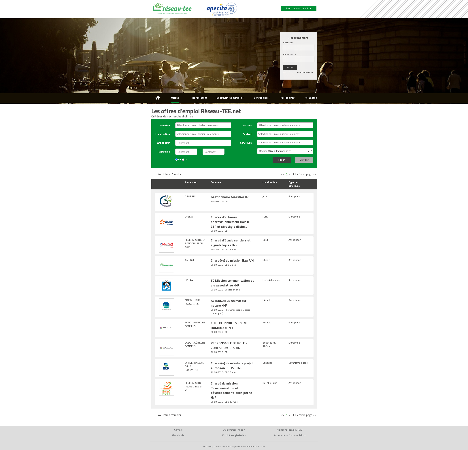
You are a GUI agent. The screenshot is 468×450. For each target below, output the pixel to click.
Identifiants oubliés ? (305, 72)
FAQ (300, 430)
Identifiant (288, 42)
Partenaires (287, 98)
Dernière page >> (305, 174)
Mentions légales (286, 430)
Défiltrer (304, 160)
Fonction (164, 125)
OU (186, 159)
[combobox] (203, 125)
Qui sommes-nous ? (234, 430)
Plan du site (178, 435)
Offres (175, 98)
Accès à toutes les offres (299, 8)
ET (179, 159)
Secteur (247, 125)
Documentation (297, 435)
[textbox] (204, 125)
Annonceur (163, 143)
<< (282, 174)
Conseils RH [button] (261, 98)
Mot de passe (289, 54)
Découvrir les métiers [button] (229, 98)
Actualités (311, 98)
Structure (246, 143)
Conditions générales (234, 435)
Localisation (162, 134)
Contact (178, 430)
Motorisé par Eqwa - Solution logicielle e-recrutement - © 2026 (234, 446)
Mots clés (164, 151)
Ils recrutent (199, 98)
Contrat (247, 134)
